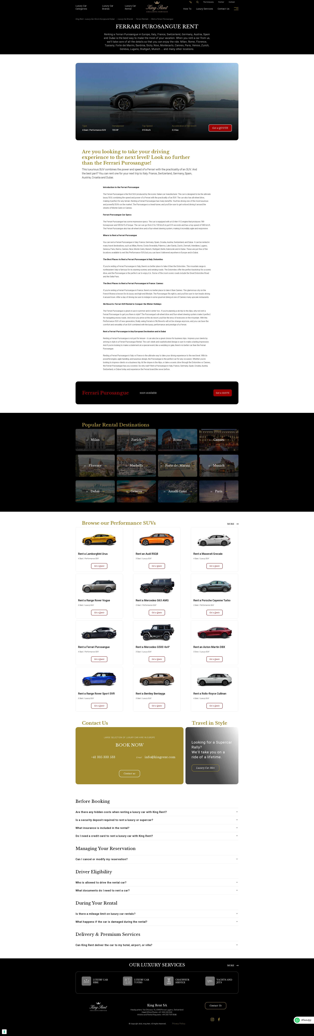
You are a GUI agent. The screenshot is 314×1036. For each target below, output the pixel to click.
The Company (208, 2)
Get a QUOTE (220, 128)
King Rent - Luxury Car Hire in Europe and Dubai (95, 19)
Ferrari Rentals (142, 19)
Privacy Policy (178, 1024)
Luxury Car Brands (107, 7)
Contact (232, 2)
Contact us (129, 773)
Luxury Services (204, 8)
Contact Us (223, 8)
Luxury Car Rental (130, 7)
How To (187, 8)
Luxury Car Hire (205, 768)
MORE (230, 524)
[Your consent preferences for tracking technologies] (4, 1031)
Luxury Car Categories (81, 7)
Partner (221, 2)
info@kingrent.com (160, 757)
